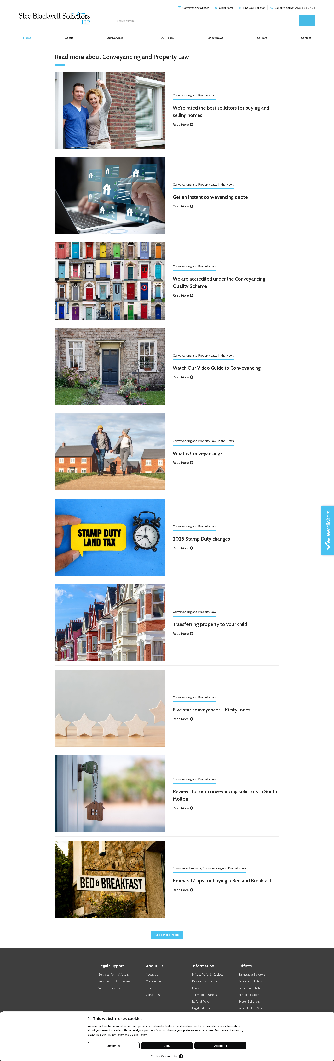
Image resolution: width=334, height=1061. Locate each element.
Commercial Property (187, 868)
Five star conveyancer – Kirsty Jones (211, 710)
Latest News (215, 38)
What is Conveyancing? (197, 453)
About (69, 38)
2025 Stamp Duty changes (201, 539)
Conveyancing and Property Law (194, 95)
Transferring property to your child (210, 624)
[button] (167, 935)
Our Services (115, 38)
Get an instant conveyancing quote (210, 197)
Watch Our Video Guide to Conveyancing (217, 368)
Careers (262, 38)
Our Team (167, 38)
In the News (226, 184)
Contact (306, 38)
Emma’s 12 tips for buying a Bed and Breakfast (222, 881)
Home (27, 38)
